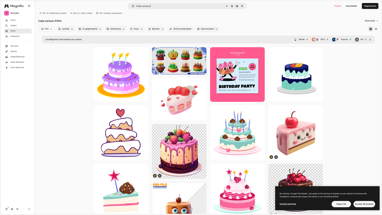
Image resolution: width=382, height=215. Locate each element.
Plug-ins (344, 39)
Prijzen (337, 6)
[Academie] (12, 209)
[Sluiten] (370, 39)
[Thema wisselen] (17, 209)
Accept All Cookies (364, 204)
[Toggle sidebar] (29, 6)
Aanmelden (351, 6)
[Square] (376, 29)
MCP (323, 39)
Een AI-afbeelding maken (55, 13)
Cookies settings (288, 204)
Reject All (341, 204)
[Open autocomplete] (132, 6)
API (361, 39)
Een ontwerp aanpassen (110, 13)
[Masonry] (370, 29)
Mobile (302, 39)
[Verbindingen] (6, 209)
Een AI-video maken (83, 13)
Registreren (370, 6)
